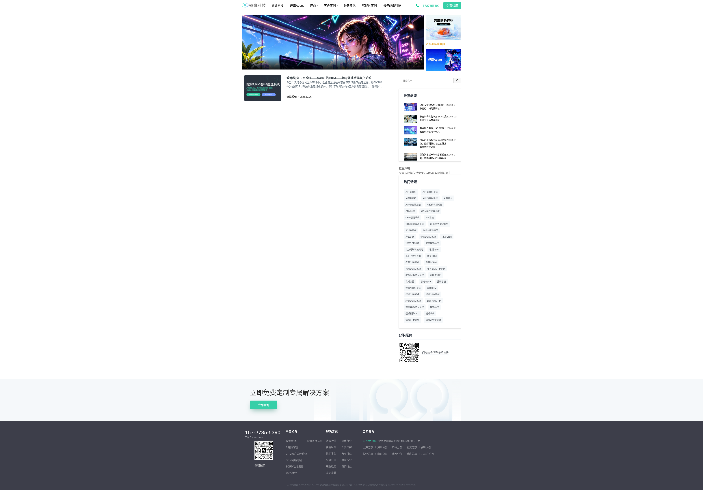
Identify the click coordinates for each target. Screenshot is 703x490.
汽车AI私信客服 (435, 44)
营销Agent (426, 281)
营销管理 (441, 281)
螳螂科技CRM (412, 313)
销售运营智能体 (433, 319)
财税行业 (346, 460)
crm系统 (430, 217)
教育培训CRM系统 (436, 268)
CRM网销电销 (294, 460)
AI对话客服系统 (430, 198)
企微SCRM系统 (428, 236)
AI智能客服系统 (413, 204)
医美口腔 (346, 447)
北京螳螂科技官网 (414, 249)
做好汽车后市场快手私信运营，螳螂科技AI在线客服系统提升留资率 (433, 158)
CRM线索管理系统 (415, 223)
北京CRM (447, 236)
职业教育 (331, 466)
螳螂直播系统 (314, 441)
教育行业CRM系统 (415, 275)
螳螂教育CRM (434, 300)
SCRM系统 (411, 230)
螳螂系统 (430, 313)
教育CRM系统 (412, 262)
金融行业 (331, 460)
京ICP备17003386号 (354, 484)
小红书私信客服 (413, 255)
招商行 (345, 440)
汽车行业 (346, 453)
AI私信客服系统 (434, 204)
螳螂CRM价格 (412, 294)
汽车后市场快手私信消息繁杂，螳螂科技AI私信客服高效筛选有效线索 (433, 143)
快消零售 (331, 453)
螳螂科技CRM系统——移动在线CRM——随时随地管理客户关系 (329, 78)
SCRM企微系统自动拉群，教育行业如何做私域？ (433, 106)
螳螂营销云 (292, 441)
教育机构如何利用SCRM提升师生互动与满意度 (433, 118)
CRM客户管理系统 (430, 211)
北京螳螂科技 (432, 243)
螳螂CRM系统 (433, 294)
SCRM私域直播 (295, 466)
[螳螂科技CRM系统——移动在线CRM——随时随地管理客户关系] (265, 88)
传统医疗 (331, 447)
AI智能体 (448, 198)
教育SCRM (431, 262)
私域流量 (410, 281)
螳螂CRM (431, 287)
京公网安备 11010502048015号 (303, 484)
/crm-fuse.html (250, 17)
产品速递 (410, 236)
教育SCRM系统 (413, 268)
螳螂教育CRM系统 (415, 307)
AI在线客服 (411, 191)
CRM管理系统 (412, 217)
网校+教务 (291, 473)
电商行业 (346, 466)
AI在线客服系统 (430, 191)
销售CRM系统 (412, 319)
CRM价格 (410, 211)
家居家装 (331, 472)
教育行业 (331, 440)
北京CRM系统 (412, 243)
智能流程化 (435, 275)
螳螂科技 (434, 307)
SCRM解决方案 (430, 230)
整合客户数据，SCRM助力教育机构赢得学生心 (433, 130)
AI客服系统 (411, 198)
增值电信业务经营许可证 (331, 484)
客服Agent (434, 249)
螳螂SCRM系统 (413, 300)
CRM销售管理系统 (439, 223)
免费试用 (452, 5)
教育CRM (432, 255)
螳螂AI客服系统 (413, 287)
